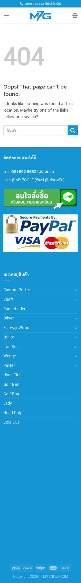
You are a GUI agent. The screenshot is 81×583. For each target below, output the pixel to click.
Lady (7, 403)
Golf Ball (11, 384)
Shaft (8, 299)
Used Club (12, 374)
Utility (8, 337)
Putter (9, 365)
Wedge (9, 355)
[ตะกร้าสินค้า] (75, 15)
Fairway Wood (16, 327)
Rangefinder (14, 308)
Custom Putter (16, 289)
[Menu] (6, 16)
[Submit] (73, 130)
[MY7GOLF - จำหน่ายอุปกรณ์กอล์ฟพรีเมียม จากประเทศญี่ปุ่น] (40, 15)
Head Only (12, 412)
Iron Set (10, 346)
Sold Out (11, 422)
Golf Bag (11, 393)
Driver (8, 318)
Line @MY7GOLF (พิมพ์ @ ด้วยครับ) (34, 180)
